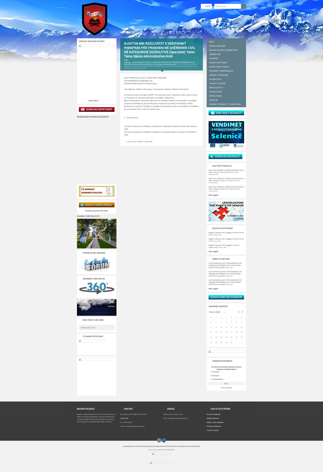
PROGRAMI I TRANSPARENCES (221, 71)
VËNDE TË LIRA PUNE (145, 142)
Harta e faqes (215, 96)
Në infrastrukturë (217, 379)
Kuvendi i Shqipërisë (213, 414)
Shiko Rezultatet (226, 388)
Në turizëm (215, 372)
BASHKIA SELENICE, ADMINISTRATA (223, 50)
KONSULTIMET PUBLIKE (219, 67)
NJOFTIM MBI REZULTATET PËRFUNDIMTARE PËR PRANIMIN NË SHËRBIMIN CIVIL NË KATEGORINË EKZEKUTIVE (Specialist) (225, 265)
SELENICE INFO (215, 79)
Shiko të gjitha (213, 195)
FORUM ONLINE (215, 92)
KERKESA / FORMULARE (218, 75)
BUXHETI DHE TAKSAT (218, 62)
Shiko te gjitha (213, 251)
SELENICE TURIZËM (217, 83)
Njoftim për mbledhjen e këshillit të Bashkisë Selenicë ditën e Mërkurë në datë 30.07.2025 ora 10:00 (226, 188)
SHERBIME (213, 58)
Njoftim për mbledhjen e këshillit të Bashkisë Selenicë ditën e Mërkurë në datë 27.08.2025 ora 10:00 (226, 179)
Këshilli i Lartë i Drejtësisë (215, 422)
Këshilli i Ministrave (213, 418)
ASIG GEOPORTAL (102, 211)
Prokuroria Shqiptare (214, 426)
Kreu (211, 42)
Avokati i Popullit (212, 430)
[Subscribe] (112, 328)
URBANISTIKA (214, 54)
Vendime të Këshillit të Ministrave (225, 104)
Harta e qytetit (216, 87)
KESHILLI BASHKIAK (217, 46)
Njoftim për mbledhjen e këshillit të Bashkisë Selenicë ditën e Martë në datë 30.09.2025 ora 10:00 (226, 171)
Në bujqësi (215, 376)
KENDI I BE (213, 100)
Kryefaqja (127, 62)
